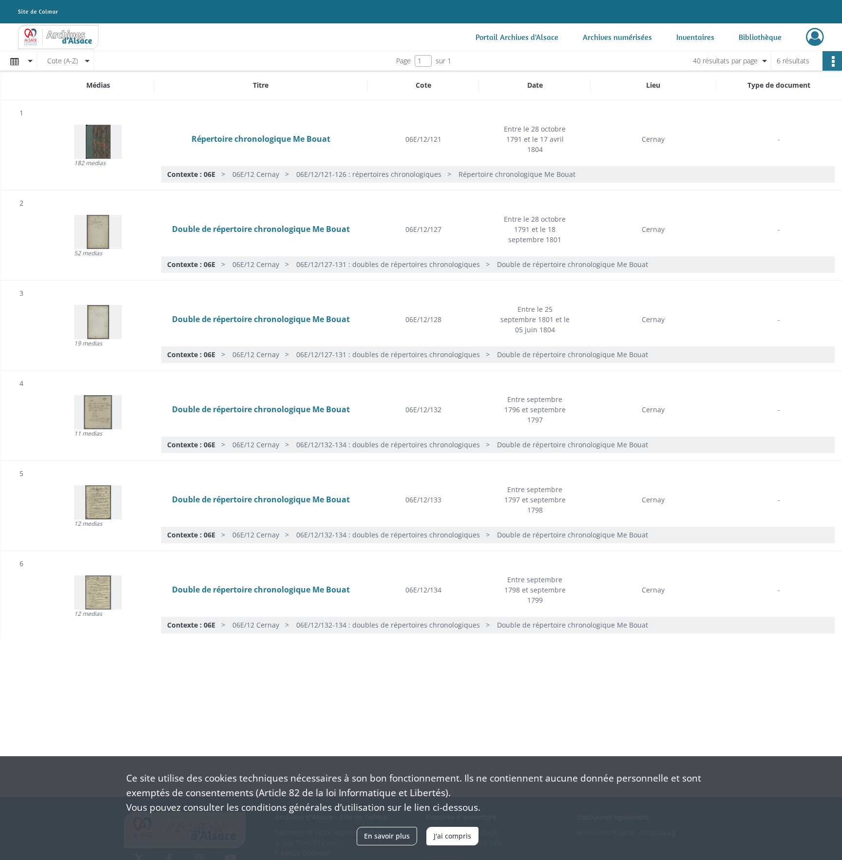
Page (403, 60)
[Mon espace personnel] (815, 37)
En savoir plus (387, 836)
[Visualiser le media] (98, 142)
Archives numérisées (617, 37)
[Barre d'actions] (832, 61)
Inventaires (695, 37)
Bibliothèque (760, 37)
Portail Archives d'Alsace (517, 37)
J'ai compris (452, 836)
